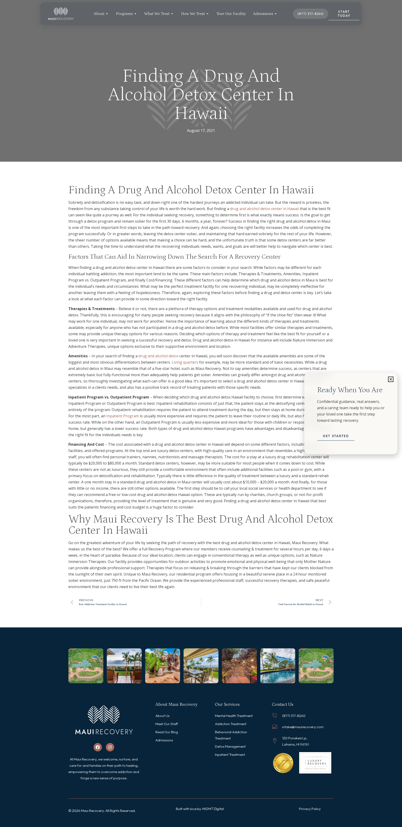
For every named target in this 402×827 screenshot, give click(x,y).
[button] (390, 379)
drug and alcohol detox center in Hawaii (264, 208)
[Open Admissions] (275, 14)
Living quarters (185, 362)
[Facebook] (98, 747)
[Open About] (107, 14)
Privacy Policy (310, 809)
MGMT (208, 809)
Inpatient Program (122, 416)
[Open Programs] (135, 14)
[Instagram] (110, 747)
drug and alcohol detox (158, 355)
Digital (219, 809)
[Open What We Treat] (172, 14)
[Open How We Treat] (207, 14)
